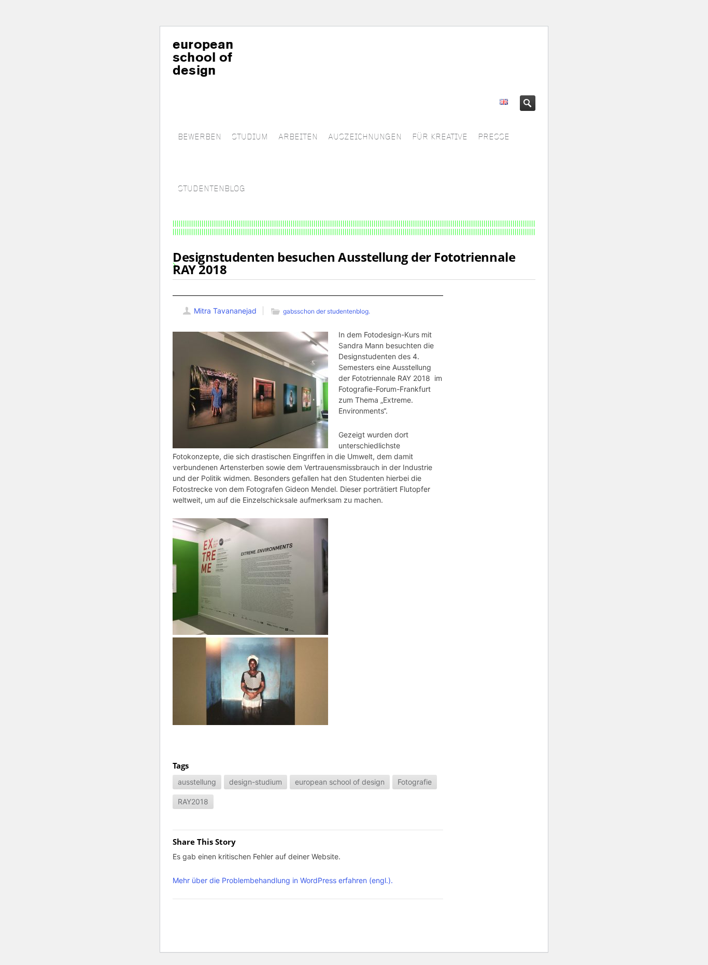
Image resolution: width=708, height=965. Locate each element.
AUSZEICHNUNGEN (365, 137)
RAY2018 (193, 801)
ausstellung (197, 781)
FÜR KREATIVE (440, 137)
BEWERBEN (199, 137)
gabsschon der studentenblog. (326, 311)
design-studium (255, 781)
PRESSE (493, 137)
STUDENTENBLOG (211, 189)
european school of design (340, 781)
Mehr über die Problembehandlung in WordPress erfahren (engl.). (283, 880)
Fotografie (415, 781)
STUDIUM (250, 137)
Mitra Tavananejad (225, 310)
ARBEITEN (298, 137)
